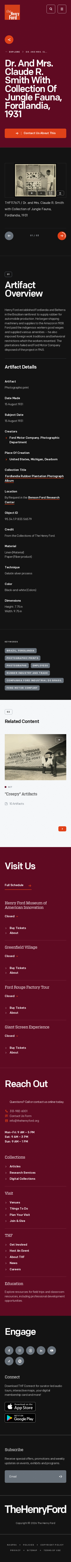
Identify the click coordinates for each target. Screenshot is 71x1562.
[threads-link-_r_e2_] (30, 1350)
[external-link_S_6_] (35, 1120)
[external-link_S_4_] (35, 1111)
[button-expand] (59, 739)
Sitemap (32, 1550)
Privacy (15, 1550)
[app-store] (20, 1406)
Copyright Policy (52, 1545)
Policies (28, 1545)
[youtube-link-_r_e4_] (51, 1350)
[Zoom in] (32, 193)
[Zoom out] (41, 193)
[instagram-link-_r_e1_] (19, 1350)
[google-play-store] (20, 1417)
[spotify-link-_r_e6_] (19, 1361)
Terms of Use (52, 1550)
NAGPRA (12, 1545)
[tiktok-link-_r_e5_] (9, 1361)
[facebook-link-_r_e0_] (9, 1350)
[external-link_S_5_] (35, 1116)
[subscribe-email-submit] (60, 1476)
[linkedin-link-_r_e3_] (41, 1350)
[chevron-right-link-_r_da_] (62, 828)
